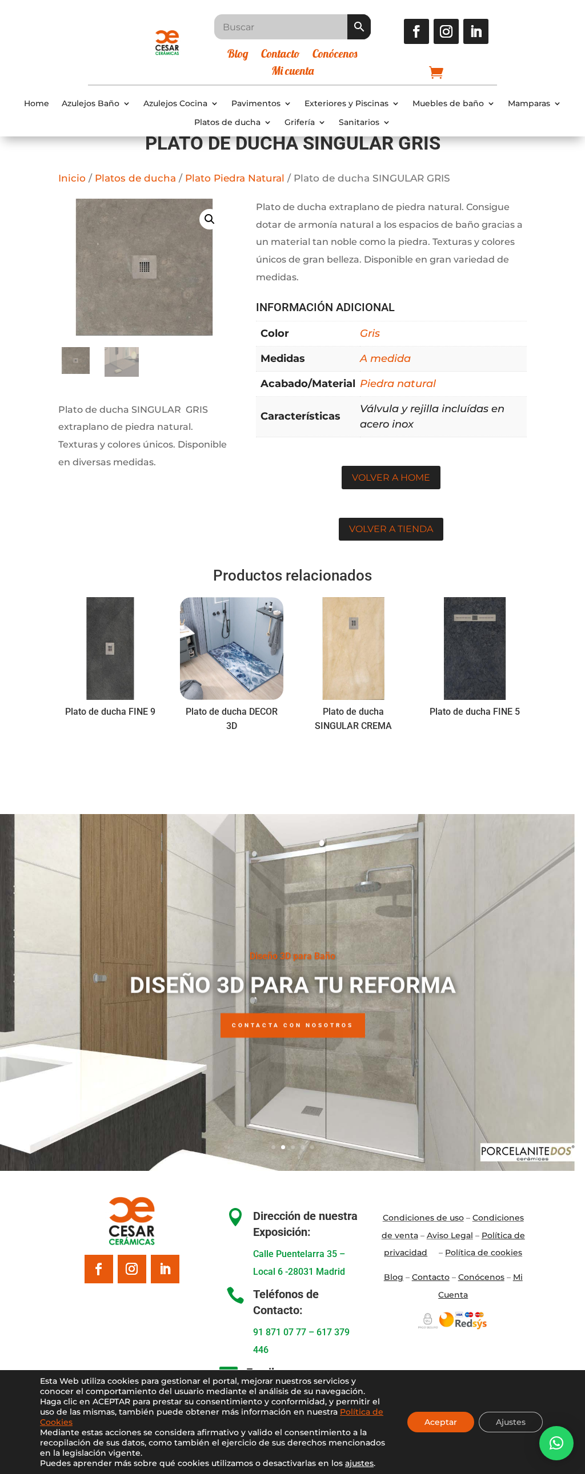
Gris (370, 333)
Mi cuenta (292, 72)
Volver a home (391, 477)
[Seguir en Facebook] (416, 31)
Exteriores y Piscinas (346, 103)
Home (36, 103)
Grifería (300, 122)
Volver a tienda (391, 528)
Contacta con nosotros (293, 1024)
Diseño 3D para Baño (292, 955)
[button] (209, 219)
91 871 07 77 (279, 1332)
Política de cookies (483, 1252)
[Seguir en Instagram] (446, 31)
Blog (238, 55)
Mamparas (529, 103)
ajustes (359, 1463)
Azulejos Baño (90, 103)
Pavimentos (256, 103)
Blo (393, 1277)
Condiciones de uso (423, 1218)
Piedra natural (398, 383)
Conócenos (334, 55)
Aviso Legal (450, 1235)
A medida (385, 358)
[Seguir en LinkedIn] (475, 31)
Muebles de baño (448, 103)
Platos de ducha (227, 122)
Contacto (280, 55)
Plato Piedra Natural (235, 178)
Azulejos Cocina (175, 103)
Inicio (72, 178)
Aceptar (440, 1422)
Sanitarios (359, 122)
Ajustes (511, 1422)
